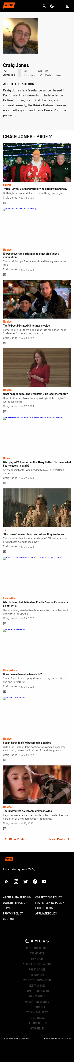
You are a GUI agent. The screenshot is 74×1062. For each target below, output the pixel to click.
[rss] (7, 881)
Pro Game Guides (37, 948)
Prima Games (37, 969)
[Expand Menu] (59, 6)
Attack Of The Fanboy (37, 964)
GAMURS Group (63, 1038)
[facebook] (35, 881)
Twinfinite (37, 953)
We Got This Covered (37, 980)
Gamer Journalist (37, 991)
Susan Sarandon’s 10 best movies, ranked (27, 742)
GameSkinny (37, 996)
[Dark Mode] (52, 6)
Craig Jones (10, 197)
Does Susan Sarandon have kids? (22, 674)
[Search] (44, 6)
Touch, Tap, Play (37, 1012)
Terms (7, 908)
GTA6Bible (37, 1028)
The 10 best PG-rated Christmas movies (26, 325)
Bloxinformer (37, 1023)
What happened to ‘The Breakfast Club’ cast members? (35, 393)
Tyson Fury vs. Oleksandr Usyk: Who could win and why (35, 188)
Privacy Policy (13, 913)
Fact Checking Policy (49, 902)
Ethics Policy (44, 908)
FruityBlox (37, 1017)
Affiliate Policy (46, 913)
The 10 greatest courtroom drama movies (27, 811)
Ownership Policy (15, 902)
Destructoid (37, 985)
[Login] (67, 6)
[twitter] (25, 881)
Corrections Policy (48, 897)
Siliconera (37, 974)
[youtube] (44, 881)
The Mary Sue (37, 1007)
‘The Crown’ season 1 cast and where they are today (33, 534)
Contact (8, 918)
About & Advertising (17, 897)
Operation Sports (37, 1001)
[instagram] (16, 881)
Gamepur (37, 958)
